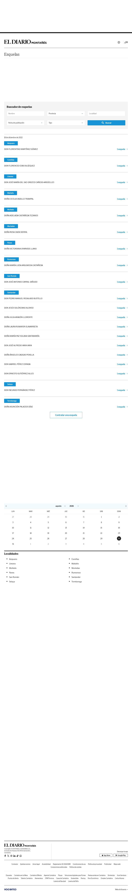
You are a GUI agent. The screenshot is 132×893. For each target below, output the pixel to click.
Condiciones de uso (79, 864)
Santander (11, 292)
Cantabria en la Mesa (21, 875)
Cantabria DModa (36, 875)
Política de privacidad (95, 864)
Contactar (14, 864)
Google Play (122, 855)
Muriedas (11, 226)
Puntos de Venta (13, 878)
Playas (60, 875)
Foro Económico (93, 878)
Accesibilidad (46, 864)
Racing (83, 878)
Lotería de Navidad (59, 881)
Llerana (10, 176)
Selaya (10, 384)
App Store (107, 855)
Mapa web (117, 864)
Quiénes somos (25, 864)
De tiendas (111, 875)
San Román (11, 276)
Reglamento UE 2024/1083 (62, 864)
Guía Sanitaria (121, 875)
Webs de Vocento (120, 889)
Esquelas (11, 54)
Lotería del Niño (73, 881)
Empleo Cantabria (107, 878)
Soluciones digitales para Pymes (75, 875)
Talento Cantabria (26, 878)
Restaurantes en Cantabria (96, 875)
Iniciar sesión (118, 42)
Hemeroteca (39, 878)
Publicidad (107, 864)
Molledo (10, 209)
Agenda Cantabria (50, 875)
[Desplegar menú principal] (126, 42)
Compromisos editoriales (59, 867)
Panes (9, 243)
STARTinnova (49, 878)
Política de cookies (75, 867)
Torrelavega (11, 401)
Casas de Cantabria (62, 878)
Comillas (10, 160)
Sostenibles (75, 878)
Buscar (108, 123)
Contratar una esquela (66, 415)
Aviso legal (36, 864)
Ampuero (11, 143)
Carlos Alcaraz (119, 878)
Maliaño (10, 193)
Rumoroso (11, 259)
